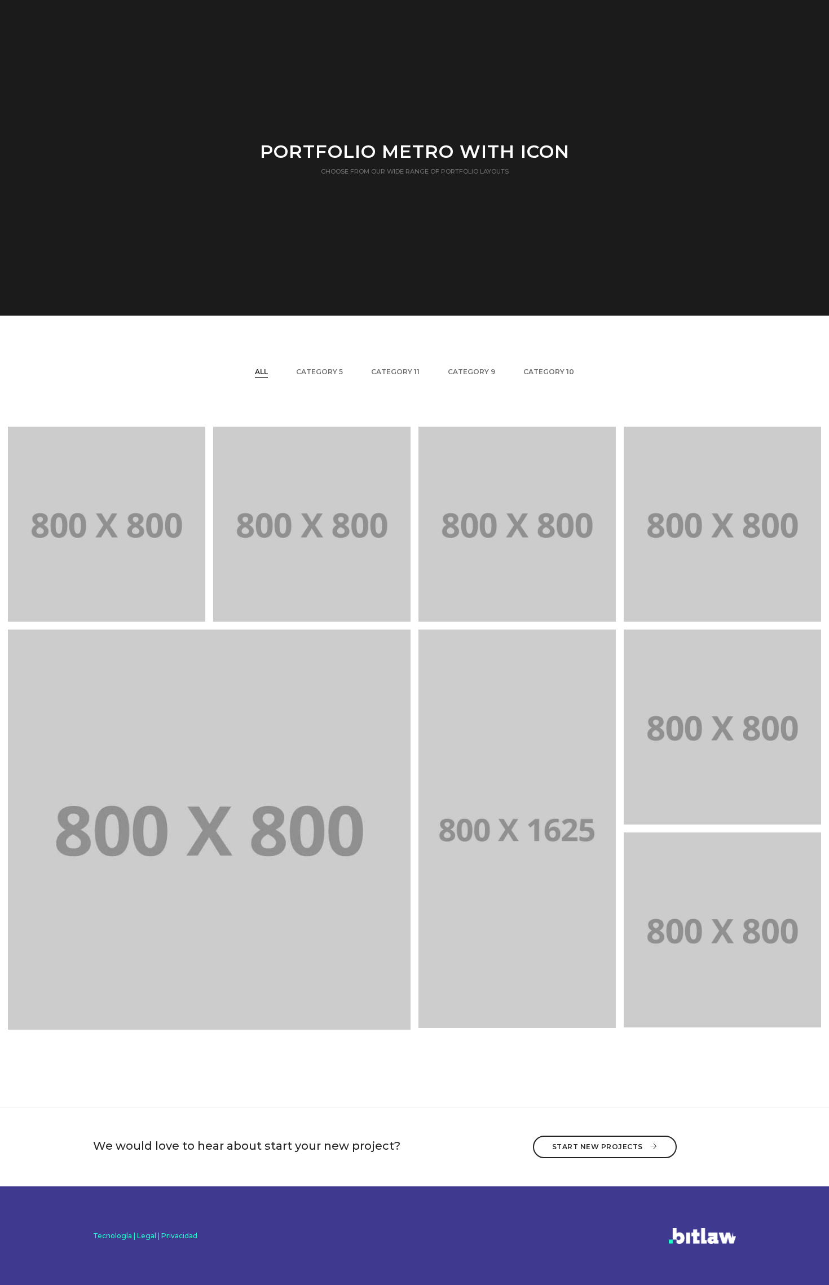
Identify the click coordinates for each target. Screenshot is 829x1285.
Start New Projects (598, 1146)
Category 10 (548, 371)
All (261, 371)
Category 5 (319, 371)
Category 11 (395, 371)
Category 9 (471, 371)
